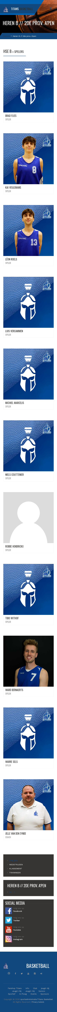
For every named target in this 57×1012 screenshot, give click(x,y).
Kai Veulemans (13, 187)
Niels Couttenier (14, 475)
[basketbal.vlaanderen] (9, 973)
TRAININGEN (15, 873)
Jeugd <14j (16, 991)
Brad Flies (10, 116)
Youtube (17, 930)
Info (27, 988)
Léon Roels (11, 259)
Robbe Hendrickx (14, 546)
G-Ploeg (23, 994)
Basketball (30, 965)
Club (35, 988)
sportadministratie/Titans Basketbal (36, 999)
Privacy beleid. (38, 1002)
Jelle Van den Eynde (15, 833)
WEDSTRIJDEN (16, 864)
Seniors (6, 36)
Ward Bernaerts (14, 690)
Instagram (18, 939)
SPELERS (13, 860)
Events (34, 994)
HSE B (12, 892)
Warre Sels (11, 762)
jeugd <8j (45, 988)
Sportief (11, 994)
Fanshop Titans (15, 988)
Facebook (17, 911)
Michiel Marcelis (14, 403)
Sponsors (45, 994)
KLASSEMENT (15, 869)
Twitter (16, 920)
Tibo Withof (12, 618)
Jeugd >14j (30, 991)
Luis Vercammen (14, 331)
